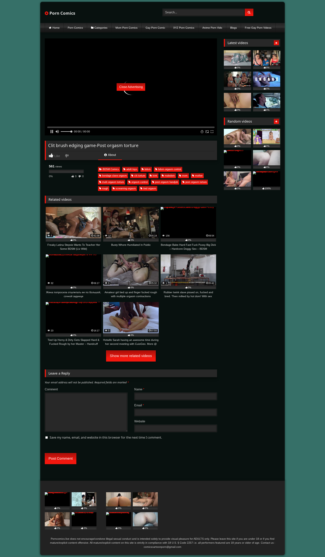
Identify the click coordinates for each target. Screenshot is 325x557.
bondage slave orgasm (114, 175)
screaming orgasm (126, 188)
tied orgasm (149, 188)
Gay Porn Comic (155, 27)
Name (139, 389)
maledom (170, 175)
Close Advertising (131, 87)
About (111, 154)
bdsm (148, 169)
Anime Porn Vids (212, 27)
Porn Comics (61, 13)
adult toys (131, 169)
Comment (51, 389)
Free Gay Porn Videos (258, 27)
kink (155, 175)
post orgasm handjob (166, 182)
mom (185, 175)
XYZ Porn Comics (183, 27)
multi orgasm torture (113, 182)
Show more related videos (131, 356)
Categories (100, 27)
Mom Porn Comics (126, 27)
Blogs (233, 27)
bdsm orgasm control (169, 169)
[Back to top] (313, 545)
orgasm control (139, 182)
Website (139, 421)
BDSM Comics (111, 169)
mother (199, 175)
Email (139, 405)
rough (105, 188)
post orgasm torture (196, 182)
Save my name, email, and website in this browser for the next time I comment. (106, 437)
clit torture (139, 175)
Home (56, 27)
